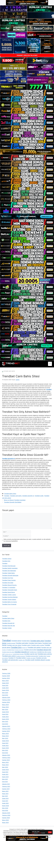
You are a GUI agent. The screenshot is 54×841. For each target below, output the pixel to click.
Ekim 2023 (5, 721)
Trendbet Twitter (7, 628)
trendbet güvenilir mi (28, 495)
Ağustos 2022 (6, 755)
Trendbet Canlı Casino (35, 643)
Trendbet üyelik (39, 495)
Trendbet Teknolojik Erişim (9, 590)
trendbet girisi (24, 647)
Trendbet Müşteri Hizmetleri (18, 654)
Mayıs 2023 (5, 733)
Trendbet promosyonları (32, 656)
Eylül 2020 (5, 810)
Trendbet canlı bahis (16, 495)
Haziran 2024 (6, 702)
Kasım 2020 (5, 805)
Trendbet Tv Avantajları (8, 587)
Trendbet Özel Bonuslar (8, 566)
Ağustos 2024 (6, 697)
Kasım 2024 (5, 690)
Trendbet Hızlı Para (7, 578)
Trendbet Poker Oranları (9, 580)
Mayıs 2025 (5, 680)
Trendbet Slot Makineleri (9, 570)
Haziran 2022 (6, 760)
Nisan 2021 (5, 793)
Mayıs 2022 (5, 762)
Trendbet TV (11, 658)
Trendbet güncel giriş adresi (8, 652)
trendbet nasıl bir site (30, 654)
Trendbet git (4, 649)
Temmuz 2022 (6, 757)
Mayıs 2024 (5, 704)
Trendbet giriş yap (46, 647)
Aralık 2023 (5, 716)
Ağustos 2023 (6, 726)
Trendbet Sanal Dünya (8, 592)
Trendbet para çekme (9, 656)
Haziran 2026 (6, 676)
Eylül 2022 (5, 753)
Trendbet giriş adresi (34, 647)
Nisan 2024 (5, 707)
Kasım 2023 (5, 719)
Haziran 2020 (6, 817)
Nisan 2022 (5, 765)
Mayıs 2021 (5, 791)
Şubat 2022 (5, 769)
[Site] (27, 93)
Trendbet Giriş (6, 561)
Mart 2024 (5, 709)
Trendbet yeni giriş (41, 658)
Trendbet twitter (21, 658)
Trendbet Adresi (6, 558)
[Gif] (27, 152)
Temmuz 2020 (6, 815)
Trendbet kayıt (33, 652)
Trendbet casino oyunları (37, 645)
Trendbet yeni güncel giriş (10, 660)
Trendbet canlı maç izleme (14, 645)
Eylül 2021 (5, 781)
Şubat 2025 (5, 683)
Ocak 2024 (5, 714)
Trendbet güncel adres (19, 649)
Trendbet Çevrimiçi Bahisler (10, 597)
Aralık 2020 (5, 803)
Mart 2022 (5, 767)
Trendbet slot (21, 660)
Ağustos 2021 (6, 784)
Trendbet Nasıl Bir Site (8, 625)
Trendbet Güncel (10, 649)
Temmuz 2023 (6, 728)
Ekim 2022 (5, 750)
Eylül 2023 (5, 724)
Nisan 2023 (5, 736)
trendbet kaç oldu (42, 652)
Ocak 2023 (5, 743)
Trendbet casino (26, 645)
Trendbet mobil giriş (8, 654)
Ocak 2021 (5, 801)
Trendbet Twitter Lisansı (9, 594)
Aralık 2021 (5, 774)
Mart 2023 (5, 738)
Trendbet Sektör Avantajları (10, 568)
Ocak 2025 (5, 685)
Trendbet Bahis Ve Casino (9, 602)
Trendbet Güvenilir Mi (8, 623)
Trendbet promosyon (20, 656)
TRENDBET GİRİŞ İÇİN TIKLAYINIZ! (27, 55)
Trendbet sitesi (42, 656)
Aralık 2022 (5, 745)
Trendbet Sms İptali (7, 582)
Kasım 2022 (5, 748)
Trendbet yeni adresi (31, 658)
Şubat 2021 (5, 798)
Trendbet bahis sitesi (37, 641)
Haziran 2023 (6, 731)
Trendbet (6, 495)
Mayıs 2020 (5, 820)
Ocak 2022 (5, 772)
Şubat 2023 (5, 740)
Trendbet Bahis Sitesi (10, 493)
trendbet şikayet (40, 660)
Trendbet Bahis (26, 640)
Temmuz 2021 (6, 786)
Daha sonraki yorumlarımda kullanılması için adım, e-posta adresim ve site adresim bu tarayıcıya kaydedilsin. (27, 540)
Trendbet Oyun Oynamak (9, 604)
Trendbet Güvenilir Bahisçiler (10, 575)
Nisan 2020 (5, 822)
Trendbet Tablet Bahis (8, 573)
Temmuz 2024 (6, 700)
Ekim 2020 (5, 808)
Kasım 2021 (5, 777)
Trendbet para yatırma (44, 654)
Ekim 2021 (5, 779)
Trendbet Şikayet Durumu (9, 585)
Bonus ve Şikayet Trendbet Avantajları (15, 500)
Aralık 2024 (5, 688)
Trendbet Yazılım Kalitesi (9, 599)
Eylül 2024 (5, 695)
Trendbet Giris (16, 647)
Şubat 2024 (5, 712)
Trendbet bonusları (11, 643)
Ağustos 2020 (6, 813)
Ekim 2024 (5, 692)
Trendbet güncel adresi (30, 649)
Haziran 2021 (6, 789)
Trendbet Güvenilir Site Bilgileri (12, 502)
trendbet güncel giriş (44, 650)
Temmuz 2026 (6, 673)
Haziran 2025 (6, 678)
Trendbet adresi (16, 641)
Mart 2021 (5, 796)
